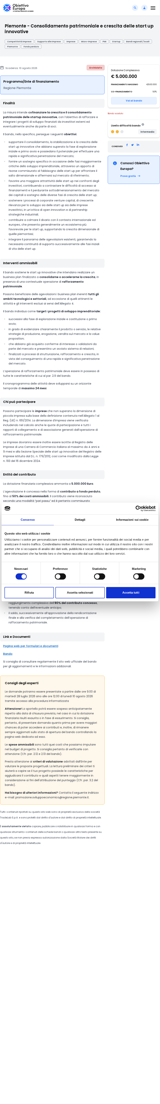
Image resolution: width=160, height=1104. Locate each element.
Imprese (71, 41)
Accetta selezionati (80, 592)
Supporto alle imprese (49, 41)
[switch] (60, 576)
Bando (7, 654)
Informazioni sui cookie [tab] (132, 519)
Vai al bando (134, 100)
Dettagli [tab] (80, 519)
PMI (104, 41)
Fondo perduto (31, 46)
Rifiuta (29, 592)
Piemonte (12, 46)
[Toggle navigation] (153, 8)
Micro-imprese (89, 41)
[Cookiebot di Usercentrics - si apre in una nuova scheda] (138, 508)
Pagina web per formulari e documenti (30, 646)
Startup (116, 41)
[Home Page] (18, 8)
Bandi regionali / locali (137, 41)
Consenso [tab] (28, 519)
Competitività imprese (19, 41)
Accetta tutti (130, 592)
